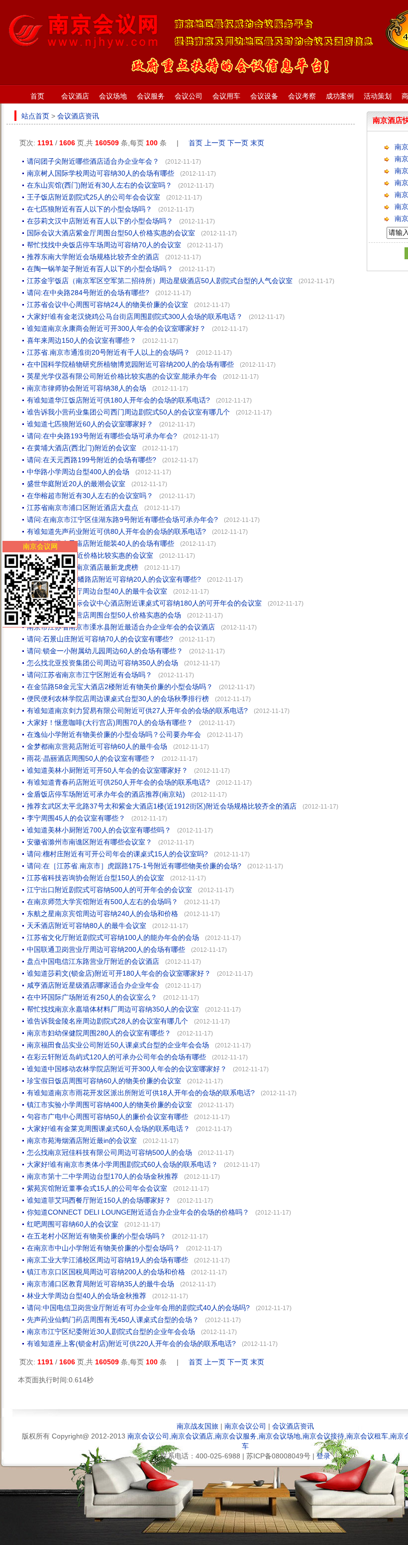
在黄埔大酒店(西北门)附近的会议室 (81, 448)
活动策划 (378, 96)
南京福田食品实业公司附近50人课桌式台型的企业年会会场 (118, 1045)
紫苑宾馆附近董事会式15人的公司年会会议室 (97, 1188)
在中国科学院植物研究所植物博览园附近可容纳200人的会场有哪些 (130, 364)
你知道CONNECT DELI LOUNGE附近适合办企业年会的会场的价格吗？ (138, 1212)
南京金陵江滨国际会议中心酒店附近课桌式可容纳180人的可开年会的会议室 (144, 603)
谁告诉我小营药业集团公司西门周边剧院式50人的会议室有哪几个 (128, 412)
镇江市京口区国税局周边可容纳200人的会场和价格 (106, 1272)
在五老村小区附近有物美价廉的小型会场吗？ (96, 1236)
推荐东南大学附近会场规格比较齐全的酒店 (93, 257)
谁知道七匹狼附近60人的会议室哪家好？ (90, 424)
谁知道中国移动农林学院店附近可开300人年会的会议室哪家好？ (127, 1069)
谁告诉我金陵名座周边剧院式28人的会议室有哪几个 (107, 1021)
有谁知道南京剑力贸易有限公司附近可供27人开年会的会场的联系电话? (137, 711)
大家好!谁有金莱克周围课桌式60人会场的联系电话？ (108, 1129)
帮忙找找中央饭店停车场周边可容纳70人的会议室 (104, 245)
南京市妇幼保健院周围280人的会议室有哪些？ (99, 1033)
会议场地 (113, 96)
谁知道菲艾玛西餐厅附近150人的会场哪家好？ (99, 1200)
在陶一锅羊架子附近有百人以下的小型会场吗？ (100, 269)
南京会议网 (40, 546)
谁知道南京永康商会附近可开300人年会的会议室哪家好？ (116, 328)
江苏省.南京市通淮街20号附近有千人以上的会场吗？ (108, 352)
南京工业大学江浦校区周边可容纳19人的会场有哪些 (107, 1260)
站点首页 (35, 116)
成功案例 (340, 96)
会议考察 (302, 96)
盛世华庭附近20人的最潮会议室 (76, 484)
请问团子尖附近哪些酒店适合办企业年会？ (93, 161)
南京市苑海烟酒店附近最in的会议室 (82, 1140)
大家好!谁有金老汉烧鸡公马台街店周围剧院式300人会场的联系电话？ (135, 316)
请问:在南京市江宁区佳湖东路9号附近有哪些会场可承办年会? (122, 519)
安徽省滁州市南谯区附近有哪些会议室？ (89, 842)
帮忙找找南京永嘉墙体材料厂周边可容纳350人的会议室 (113, 1009)
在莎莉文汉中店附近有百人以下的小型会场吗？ (100, 221)
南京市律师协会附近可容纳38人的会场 (86, 388)
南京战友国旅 (197, 1426)
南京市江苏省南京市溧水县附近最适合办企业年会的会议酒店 (121, 627)
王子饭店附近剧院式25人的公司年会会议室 (93, 197)
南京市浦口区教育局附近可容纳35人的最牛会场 (100, 1284)
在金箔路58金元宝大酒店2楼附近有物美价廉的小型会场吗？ (120, 687)
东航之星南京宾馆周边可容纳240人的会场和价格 (102, 914)
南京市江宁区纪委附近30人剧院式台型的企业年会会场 (111, 1332)
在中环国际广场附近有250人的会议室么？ (92, 997)
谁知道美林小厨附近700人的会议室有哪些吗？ (99, 830)
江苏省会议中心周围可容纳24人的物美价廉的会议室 (107, 305)
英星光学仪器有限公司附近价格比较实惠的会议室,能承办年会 (122, 376)
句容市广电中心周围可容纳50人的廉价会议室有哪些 (107, 1117)
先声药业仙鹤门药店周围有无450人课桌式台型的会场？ (113, 1320)
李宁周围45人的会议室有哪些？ (76, 818)
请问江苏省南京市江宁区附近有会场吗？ (89, 675)
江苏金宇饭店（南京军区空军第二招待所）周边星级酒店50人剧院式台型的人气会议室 (160, 281)
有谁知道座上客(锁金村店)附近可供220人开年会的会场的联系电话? (131, 1343)
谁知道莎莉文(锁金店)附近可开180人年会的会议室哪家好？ (119, 973)
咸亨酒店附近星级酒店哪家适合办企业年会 (93, 985)
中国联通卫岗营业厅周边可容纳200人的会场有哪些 (106, 949)
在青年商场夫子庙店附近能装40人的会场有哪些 (100, 543)
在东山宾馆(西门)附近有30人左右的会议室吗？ (99, 185)
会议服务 (151, 96)
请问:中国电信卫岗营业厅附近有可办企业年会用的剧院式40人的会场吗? (138, 1308)
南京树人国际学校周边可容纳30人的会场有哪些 (100, 173)
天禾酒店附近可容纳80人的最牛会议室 (86, 925)
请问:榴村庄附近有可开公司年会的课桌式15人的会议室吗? (117, 854)
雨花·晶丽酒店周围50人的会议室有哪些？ (91, 758)
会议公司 (189, 96)
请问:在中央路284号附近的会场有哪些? (88, 293)
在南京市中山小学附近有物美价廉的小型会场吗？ (103, 1248)
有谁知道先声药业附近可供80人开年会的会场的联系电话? (116, 531)
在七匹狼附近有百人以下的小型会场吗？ (89, 209)
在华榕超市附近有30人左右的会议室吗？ (90, 496)
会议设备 (264, 96)
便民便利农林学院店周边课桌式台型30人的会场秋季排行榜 (118, 699)
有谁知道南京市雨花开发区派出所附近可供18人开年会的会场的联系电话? (141, 1093)
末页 (257, 143)
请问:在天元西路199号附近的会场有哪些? (91, 460)
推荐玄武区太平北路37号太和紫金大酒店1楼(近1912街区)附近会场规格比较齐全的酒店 (162, 806)
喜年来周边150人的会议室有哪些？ (81, 340)
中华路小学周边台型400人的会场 (78, 472)
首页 (37, 96)
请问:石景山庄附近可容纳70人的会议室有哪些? (100, 639)
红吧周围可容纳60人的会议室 (72, 1224)
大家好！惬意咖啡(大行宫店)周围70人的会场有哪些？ (110, 722)
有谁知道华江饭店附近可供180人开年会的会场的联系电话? (118, 400)
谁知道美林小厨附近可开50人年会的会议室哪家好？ (107, 770)
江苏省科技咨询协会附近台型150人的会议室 (95, 878)
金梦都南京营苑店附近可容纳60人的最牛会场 (97, 746)
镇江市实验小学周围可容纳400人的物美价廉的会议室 (109, 1105)
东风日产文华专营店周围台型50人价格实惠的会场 (104, 615)
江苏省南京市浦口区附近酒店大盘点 (82, 508)
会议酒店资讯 (78, 116)
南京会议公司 (245, 1426)
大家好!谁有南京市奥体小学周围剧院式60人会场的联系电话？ (122, 1164)
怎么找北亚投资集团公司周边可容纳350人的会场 (102, 663)
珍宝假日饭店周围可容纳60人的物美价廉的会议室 (104, 1081)
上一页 (214, 143)
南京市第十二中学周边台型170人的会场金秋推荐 (102, 1176)
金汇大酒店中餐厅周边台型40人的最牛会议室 (97, 591)
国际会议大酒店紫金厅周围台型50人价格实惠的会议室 (111, 233)
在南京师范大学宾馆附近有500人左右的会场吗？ (102, 902)
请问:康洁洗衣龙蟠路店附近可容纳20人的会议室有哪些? (114, 579)
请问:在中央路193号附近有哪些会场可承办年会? (102, 436)
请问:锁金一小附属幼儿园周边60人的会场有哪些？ (105, 651)
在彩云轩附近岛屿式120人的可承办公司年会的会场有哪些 (116, 1057)
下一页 (237, 143)
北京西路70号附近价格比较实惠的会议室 (90, 555)
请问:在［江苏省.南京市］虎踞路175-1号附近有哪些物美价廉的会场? (134, 866)
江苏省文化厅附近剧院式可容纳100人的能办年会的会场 (113, 937)
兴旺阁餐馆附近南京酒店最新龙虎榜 (82, 567)
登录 (323, 1456)
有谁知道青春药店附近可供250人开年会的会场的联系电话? (118, 782)
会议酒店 (75, 96)
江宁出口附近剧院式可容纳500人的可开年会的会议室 (109, 890)
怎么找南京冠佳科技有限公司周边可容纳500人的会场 (109, 1152)
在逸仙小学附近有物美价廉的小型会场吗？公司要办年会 (114, 734)
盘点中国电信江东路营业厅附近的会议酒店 (93, 961)
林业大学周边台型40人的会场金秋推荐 (86, 1296)
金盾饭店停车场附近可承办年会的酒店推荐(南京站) (106, 794)
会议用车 (226, 96)
